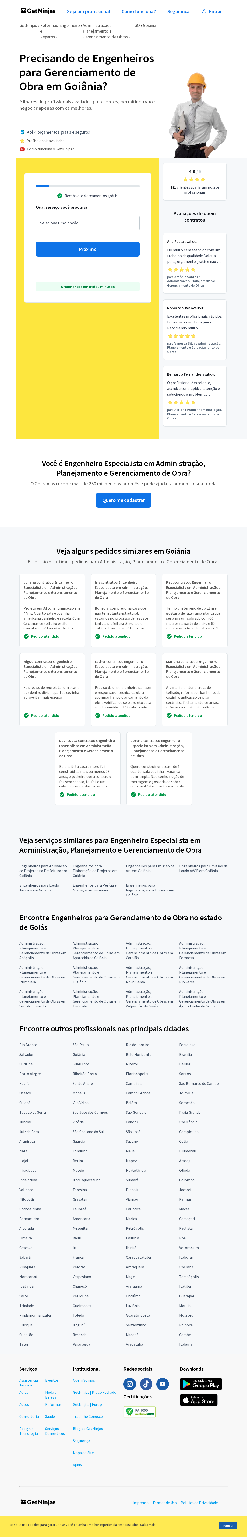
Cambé (185, 1334)
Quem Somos (84, 1380)
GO (137, 25)
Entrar (215, 11)
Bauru (77, 1237)
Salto (23, 1295)
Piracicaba (27, 1170)
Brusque (26, 1324)
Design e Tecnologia (28, 1431)
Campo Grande (138, 1093)
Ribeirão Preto (85, 1073)
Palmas (185, 1199)
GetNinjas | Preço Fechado (94, 1392)
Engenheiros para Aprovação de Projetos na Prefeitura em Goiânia (43, 870)
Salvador (26, 1054)
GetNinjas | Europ (87, 1404)
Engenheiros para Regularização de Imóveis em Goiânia (150, 890)
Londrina (80, 1151)
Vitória (78, 1122)
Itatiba (185, 1286)
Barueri (185, 1064)
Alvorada (26, 1228)
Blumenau (187, 1151)
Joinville (186, 1093)
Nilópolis (26, 1199)
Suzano (132, 1141)
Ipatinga (26, 1286)
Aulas (23, 1392)
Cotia (183, 1141)
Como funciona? (139, 11)
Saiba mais (148, 1525)
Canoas (132, 1122)
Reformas (53, 1404)
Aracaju (185, 1160)
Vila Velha (81, 1102)
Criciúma (133, 1295)
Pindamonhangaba (35, 1315)
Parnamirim (29, 1218)
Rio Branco (28, 1044)
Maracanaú (28, 1276)
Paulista (186, 1228)
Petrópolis (135, 1228)
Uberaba (186, 1266)
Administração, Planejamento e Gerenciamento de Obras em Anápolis (42, 950)
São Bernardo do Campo (199, 1083)
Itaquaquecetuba (86, 1180)
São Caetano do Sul (88, 1131)
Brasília (185, 1054)
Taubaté (79, 1209)
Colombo (187, 1180)
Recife (24, 1083)
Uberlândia (188, 1122)
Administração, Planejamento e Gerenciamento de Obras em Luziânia (96, 974)
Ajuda (77, 1464)
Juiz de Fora (29, 1131)
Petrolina (81, 1295)
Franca (78, 1257)
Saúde (50, 1416)
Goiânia (149, 25)
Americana (81, 1218)
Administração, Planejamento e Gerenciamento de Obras (105, 31)
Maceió (78, 1170)
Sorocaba (187, 1102)
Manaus (79, 1093)
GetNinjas (28, 25)
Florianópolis (137, 1073)
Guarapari (187, 1295)
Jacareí (185, 1189)
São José (133, 1131)
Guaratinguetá (138, 1315)
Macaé (184, 1209)
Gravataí (80, 1199)
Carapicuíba (189, 1131)
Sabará (25, 1257)
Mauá (130, 1151)
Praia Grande (189, 1112)
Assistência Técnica (28, 1382)
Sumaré (132, 1180)
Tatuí (23, 1344)
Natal (24, 1151)
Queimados (82, 1305)
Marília (185, 1305)
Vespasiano (82, 1276)
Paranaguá (81, 1344)
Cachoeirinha (30, 1209)
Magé (130, 1276)
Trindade (26, 1305)
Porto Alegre (30, 1073)
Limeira (25, 1237)
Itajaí (23, 1160)
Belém (131, 1102)
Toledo (78, 1315)
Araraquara (135, 1266)
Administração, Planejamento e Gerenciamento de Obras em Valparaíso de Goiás (149, 998)
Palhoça (186, 1324)
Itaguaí (78, 1324)
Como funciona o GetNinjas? (50, 148)
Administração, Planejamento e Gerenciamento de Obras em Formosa (202, 950)
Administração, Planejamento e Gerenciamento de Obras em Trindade (96, 998)
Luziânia (133, 1305)
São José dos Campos (90, 1112)
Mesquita (80, 1228)
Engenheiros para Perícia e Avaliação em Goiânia (95, 887)
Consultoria (29, 1416)
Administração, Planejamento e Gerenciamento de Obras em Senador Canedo (42, 998)
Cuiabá (24, 1102)
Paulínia (132, 1237)
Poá (182, 1237)
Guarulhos (81, 1064)
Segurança (178, 11)
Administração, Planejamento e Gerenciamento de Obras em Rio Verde (202, 974)
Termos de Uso (164, 1502)
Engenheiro (69, 25)
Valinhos (26, 1189)
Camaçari (187, 1218)
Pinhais (132, 1189)
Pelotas (79, 1266)
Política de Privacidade (199, 1502)
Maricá (131, 1218)
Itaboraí (186, 1257)
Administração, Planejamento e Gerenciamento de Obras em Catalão (149, 950)
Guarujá (79, 1141)
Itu (75, 1247)
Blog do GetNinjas (88, 1428)
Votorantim (189, 1247)
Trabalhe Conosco (88, 1416)
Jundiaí (25, 1122)
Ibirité (131, 1247)
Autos (24, 1404)
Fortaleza (187, 1044)
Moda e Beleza (51, 1395)
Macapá (132, 1334)
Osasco (25, 1093)
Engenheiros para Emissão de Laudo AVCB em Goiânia (203, 868)
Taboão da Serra (32, 1112)
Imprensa (141, 1502)
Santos (185, 1073)
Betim (78, 1160)
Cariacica (133, 1209)
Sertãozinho (136, 1324)
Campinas (134, 1083)
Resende (80, 1334)
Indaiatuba (28, 1180)
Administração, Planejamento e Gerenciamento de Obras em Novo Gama (149, 974)
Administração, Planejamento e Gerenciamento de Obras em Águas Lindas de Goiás (202, 998)
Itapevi (131, 1160)
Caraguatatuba (138, 1257)
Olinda (184, 1170)
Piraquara (27, 1266)
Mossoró (186, 1315)
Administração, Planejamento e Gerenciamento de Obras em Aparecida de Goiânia (96, 950)
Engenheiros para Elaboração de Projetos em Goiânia (95, 870)
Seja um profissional (88, 11)
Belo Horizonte (138, 1054)
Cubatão (26, 1334)
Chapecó (80, 1286)
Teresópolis (189, 1276)
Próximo (87, 249)
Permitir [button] (228, 1525)
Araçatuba (134, 1344)
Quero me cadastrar (124, 500)
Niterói (132, 1064)
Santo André (83, 1083)
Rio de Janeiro (137, 1044)
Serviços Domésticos (55, 1431)
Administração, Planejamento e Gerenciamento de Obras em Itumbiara (42, 974)
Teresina (80, 1189)
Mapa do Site (83, 1452)
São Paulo (81, 1044)
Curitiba (26, 1064)
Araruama (134, 1286)
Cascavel (26, 1247)
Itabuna (185, 1344)
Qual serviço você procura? (62, 207)
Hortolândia (136, 1170)
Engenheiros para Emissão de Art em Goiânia (150, 868)
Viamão (132, 1199)
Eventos (52, 1380)
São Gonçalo (136, 1112)
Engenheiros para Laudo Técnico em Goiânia (39, 887)
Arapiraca (27, 1141)
